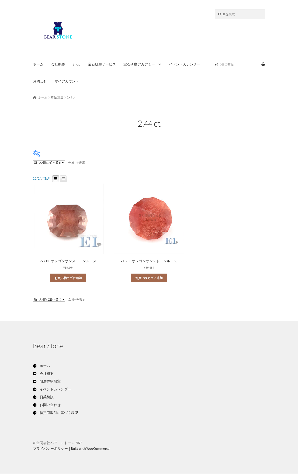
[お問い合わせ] (47, 405)
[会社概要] (43, 374)
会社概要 (58, 64)
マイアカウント (67, 81)
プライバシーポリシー (50, 448)
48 (44, 178)
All (49, 178)
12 (34, 178)
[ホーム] (41, 366)
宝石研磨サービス (102, 64)
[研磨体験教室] (47, 381)
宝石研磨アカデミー (139, 64)
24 (39, 178)
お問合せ (40, 81)
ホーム (38, 64)
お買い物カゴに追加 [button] (68, 278)
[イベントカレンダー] (52, 389)
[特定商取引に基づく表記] (55, 413)
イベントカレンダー (184, 64)
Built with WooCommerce (90, 448)
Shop (76, 64)
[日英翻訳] (43, 397)
